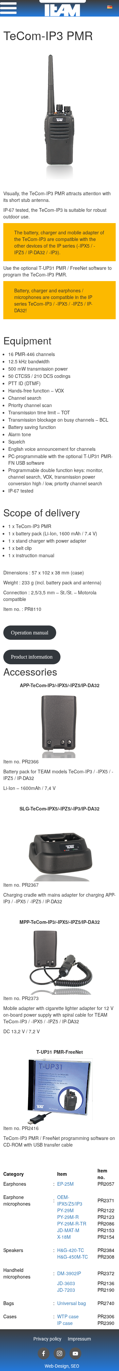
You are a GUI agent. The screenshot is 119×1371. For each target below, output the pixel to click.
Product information (32, 657)
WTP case (68, 1316)
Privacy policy (47, 1338)
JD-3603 (66, 1283)
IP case (65, 1323)
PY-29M (65, 1210)
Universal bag (71, 1303)
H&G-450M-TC (72, 1256)
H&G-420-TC (70, 1250)
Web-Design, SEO (62, 1366)
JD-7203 (66, 1289)
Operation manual (29, 632)
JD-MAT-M (68, 1230)
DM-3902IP (69, 1273)
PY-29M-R (68, 1217)
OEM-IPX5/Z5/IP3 (69, 1200)
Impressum (79, 1338)
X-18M (64, 1236)
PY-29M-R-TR (71, 1223)
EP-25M (65, 1183)
